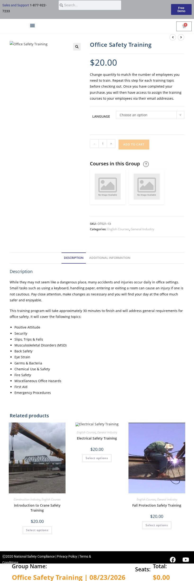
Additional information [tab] (109, 258)
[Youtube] (186, 559)
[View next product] (181, 37)
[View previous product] (172, 37)
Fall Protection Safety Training (156, 505)
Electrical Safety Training (97, 438)
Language (101, 116)
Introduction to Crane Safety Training (37, 508)
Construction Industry (27, 499)
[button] (32, 25)
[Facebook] (173, 559)
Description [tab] (74, 258)
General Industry (142, 229)
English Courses (118, 229)
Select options (37, 530)
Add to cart (134, 144)
